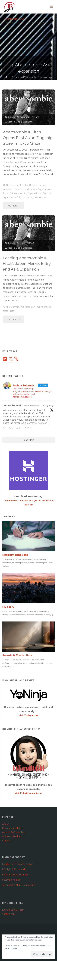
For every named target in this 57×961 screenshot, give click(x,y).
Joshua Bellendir (15, 18)
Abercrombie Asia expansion (20, 307)
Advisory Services (12, 836)
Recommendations (12, 828)
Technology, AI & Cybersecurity (18, 885)
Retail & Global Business (20, 122)
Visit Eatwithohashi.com (28, 793)
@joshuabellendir (31, 406)
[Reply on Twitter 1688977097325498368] (5, 428)
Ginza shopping (19, 193)
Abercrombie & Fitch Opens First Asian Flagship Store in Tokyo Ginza (27, 138)
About (5, 824)
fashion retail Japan (25, 189)
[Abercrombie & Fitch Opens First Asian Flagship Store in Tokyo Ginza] (28, 107)
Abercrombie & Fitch (16, 185)
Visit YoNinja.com (28, 715)
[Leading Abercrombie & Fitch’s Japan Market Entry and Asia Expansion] (28, 233)
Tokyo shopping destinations (31, 197)
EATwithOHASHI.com (13, 909)
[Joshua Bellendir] (9, 6)
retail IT (14, 311)
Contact (6, 840)
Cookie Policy (15, 948)
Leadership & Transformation (17, 864)
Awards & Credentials (13, 832)
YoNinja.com (8, 914)
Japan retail (8, 197)
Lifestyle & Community (14, 869)
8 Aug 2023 (48, 406)
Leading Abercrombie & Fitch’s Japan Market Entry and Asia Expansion (27, 263)
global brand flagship (40, 193)
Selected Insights (11, 879)
